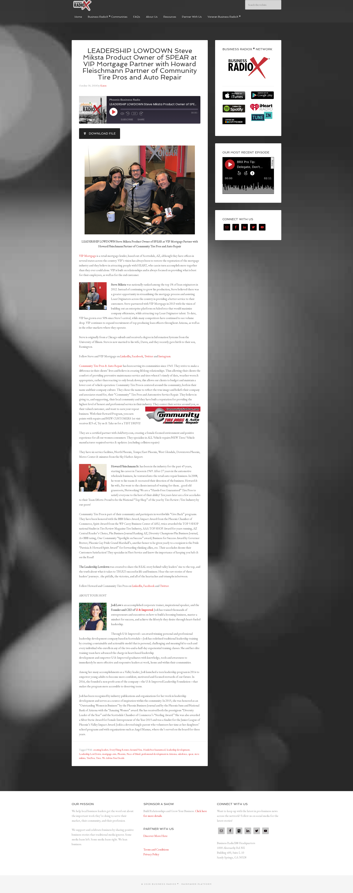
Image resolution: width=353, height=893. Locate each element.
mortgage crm (109, 754)
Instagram (164, 356)
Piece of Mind (133, 754)
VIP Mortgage (87, 256)
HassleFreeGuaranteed (154, 749)
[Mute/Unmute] (122, 113)
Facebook (137, 356)
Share (141, 119)
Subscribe (127, 119)
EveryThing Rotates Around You (126, 749)
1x (134, 113)
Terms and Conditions (156, 849)
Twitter (148, 356)
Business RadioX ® (99, 5)
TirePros (91, 758)
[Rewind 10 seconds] (128, 113)
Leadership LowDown (90, 754)
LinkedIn (125, 356)
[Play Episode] (113, 112)
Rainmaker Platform (196, 884)
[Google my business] (239, 831)
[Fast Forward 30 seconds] (141, 113)
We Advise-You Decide (113, 758)
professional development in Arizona (159, 754)
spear (190, 754)
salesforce (182, 754)
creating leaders (100, 749)
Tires (98, 758)
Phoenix (121, 754)
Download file (102, 133)
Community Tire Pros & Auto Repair (100, 366)
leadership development (178, 749)
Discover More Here (155, 836)
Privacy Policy (151, 854)
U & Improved (144, 610)
